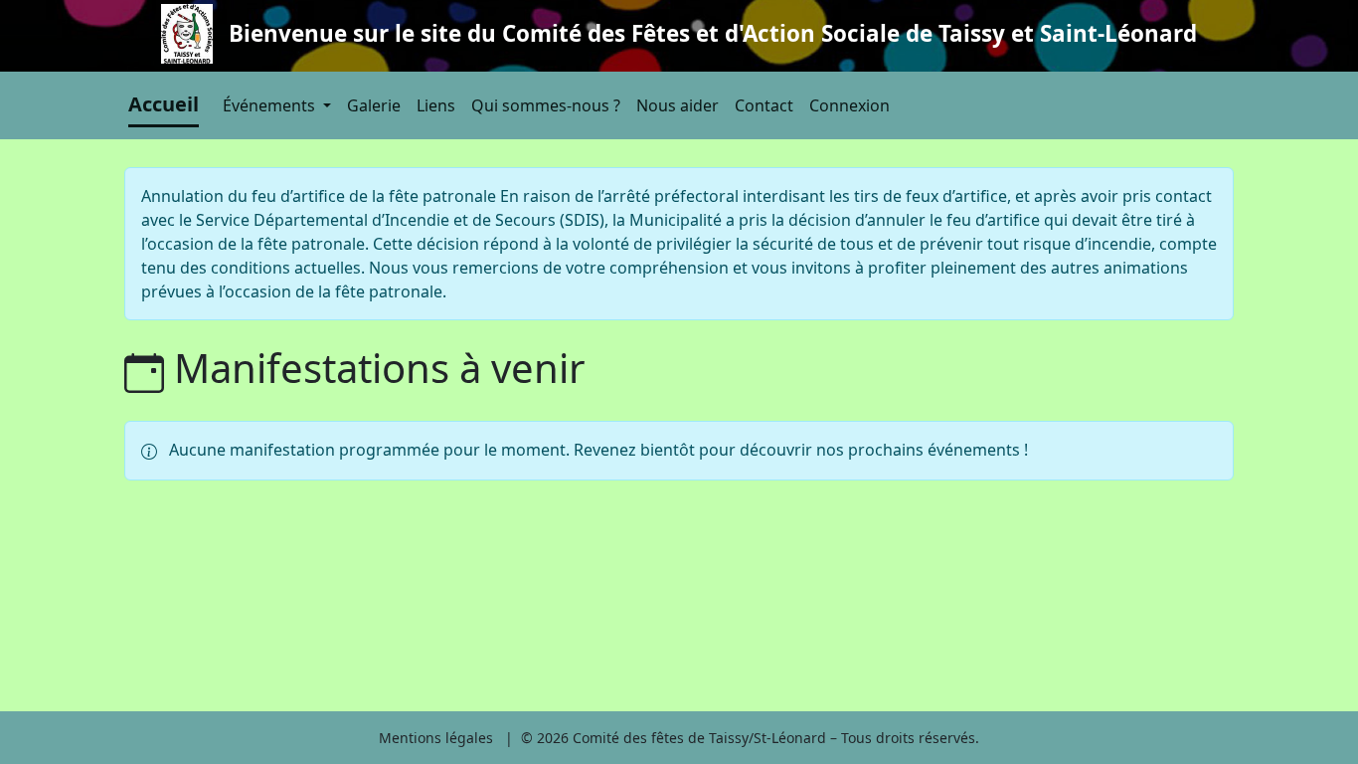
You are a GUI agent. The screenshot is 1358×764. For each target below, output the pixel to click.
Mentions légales (436, 737)
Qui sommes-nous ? (545, 105)
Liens (436, 105)
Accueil (163, 104)
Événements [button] (271, 105)
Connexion (849, 105)
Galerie (374, 105)
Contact (764, 105)
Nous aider (677, 105)
